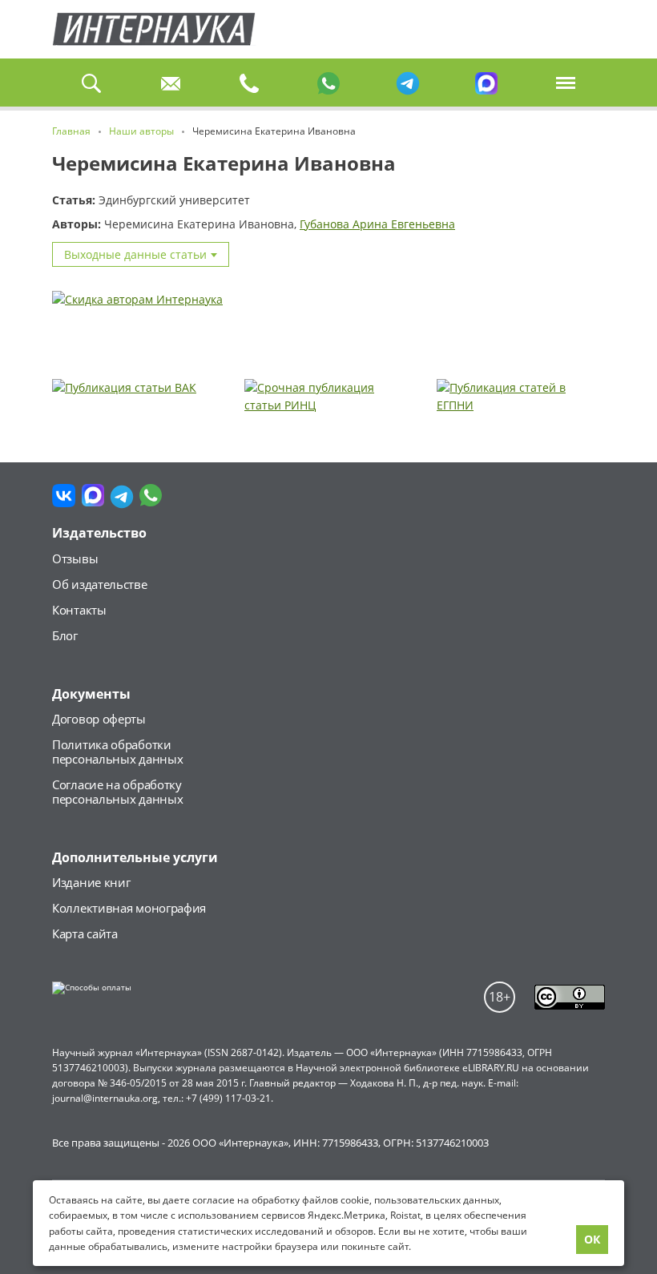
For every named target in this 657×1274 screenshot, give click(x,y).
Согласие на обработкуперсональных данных (117, 791)
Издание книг (91, 882)
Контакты (79, 610)
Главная (154, 29)
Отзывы (75, 558)
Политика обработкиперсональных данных (117, 751)
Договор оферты (99, 719)
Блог (65, 635)
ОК (592, 1239)
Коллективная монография (129, 908)
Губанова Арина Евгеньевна (377, 224)
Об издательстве (99, 584)
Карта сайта (85, 933)
